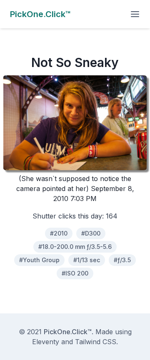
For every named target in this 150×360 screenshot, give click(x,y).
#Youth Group (39, 259)
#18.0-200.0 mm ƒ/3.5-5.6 (75, 246)
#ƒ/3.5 (122, 259)
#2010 (59, 233)
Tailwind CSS (95, 342)
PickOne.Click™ (68, 332)
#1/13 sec (86, 259)
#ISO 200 (75, 273)
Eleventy (45, 342)
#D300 (90, 233)
